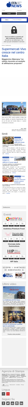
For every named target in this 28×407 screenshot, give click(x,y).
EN (3, 393)
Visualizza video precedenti (14, 334)
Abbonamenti (12, 384)
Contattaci (18, 384)
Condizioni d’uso (5, 385)
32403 (6, 382)
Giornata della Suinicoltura (14, 245)
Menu (6, 19)
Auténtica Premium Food (14, 229)
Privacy (22, 384)
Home (3, 45)
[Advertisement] (14, 86)
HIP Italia (14, 261)
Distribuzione (8, 45)
